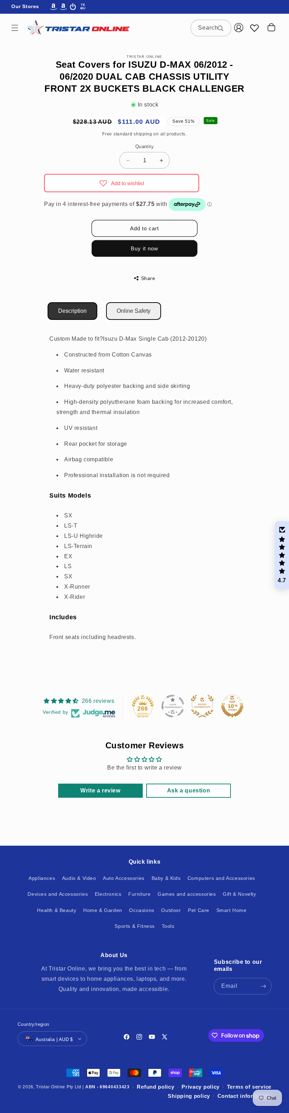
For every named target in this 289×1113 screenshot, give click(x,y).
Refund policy (155, 1087)
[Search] (223, 28)
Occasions (141, 910)
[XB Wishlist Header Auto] (254, 28)
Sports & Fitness (135, 926)
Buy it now (144, 248)
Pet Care (198, 910)
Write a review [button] (100, 790)
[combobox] (211, 28)
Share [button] (148, 278)
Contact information (244, 1096)
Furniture (139, 894)
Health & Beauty (56, 910)
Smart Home (231, 910)
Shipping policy (189, 1096)
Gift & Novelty (239, 894)
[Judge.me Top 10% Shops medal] (232, 706)
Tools (168, 926)
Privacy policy (201, 1087)
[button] (15, 28)
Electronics (108, 894)
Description (72, 311)
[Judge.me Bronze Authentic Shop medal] (202, 706)
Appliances (42, 878)
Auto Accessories (123, 878)
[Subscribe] (263, 986)
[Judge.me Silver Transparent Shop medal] (172, 706)
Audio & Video (79, 878)
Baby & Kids (166, 878)
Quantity (144, 146)
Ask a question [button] (188, 790)
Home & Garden (102, 910)
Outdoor (171, 910)
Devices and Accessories (57, 894)
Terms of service (249, 1087)
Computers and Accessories (221, 878)
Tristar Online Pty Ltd (58, 1086)
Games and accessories (187, 894)
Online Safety (133, 311)
